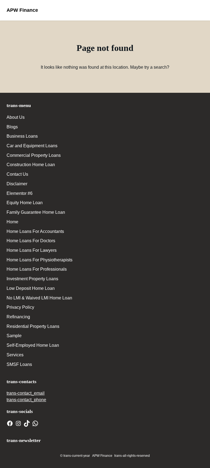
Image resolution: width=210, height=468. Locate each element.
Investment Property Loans (32, 278)
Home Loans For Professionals (37, 269)
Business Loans (22, 136)
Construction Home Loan (31, 164)
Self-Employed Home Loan (33, 345)
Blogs (12, 127)
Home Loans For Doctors (31, 240)
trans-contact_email (26, 393)
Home (12, 221)
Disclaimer (17, 183)
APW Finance (22, 10)
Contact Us (17, 174)
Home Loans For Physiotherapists (39, 260)
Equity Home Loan (25, 202)
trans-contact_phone (26, 399)
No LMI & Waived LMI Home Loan (39, 298)
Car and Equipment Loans (32, 145)
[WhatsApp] (35, 423)
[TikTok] (27, 423)
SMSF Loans (19, 364)
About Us (16, 117)
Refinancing (18, 316)
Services (15, 355)
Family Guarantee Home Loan (36, 212)
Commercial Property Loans (34, 155)
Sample (14, 335)
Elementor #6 (20, 193)
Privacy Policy (20, 307)
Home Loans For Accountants (35, 231)
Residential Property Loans (33, 326)
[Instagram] (18, 423)
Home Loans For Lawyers (32, 250)
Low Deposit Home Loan (31, 288)
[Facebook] (10, 423)
